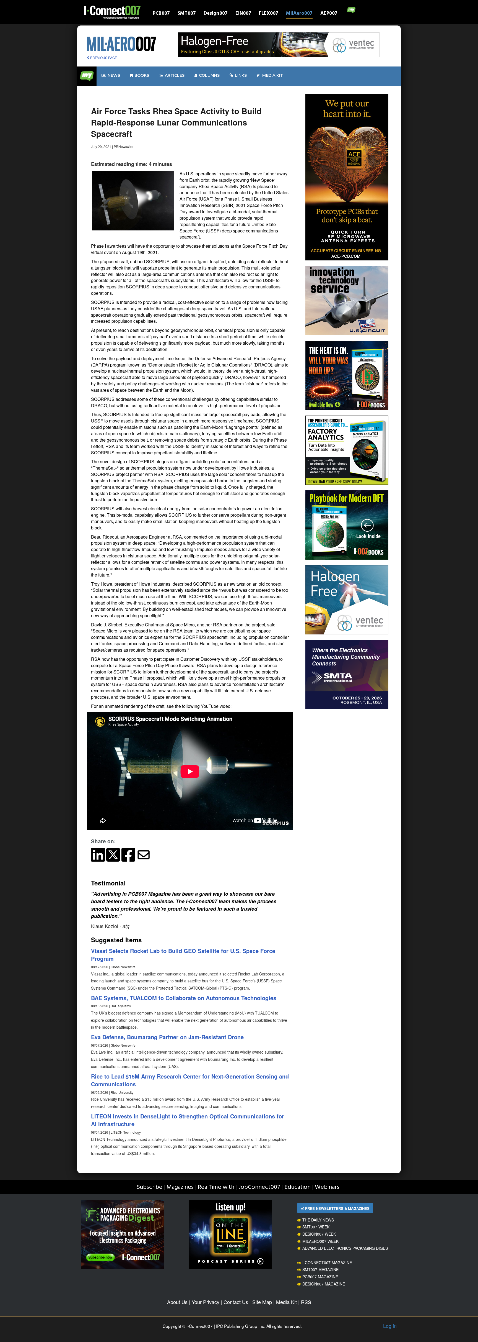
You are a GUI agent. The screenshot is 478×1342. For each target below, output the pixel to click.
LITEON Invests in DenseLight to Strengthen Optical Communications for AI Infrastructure (187, 1120)
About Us (177, 1301)
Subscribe (149, 1187)
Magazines (180, 1187)
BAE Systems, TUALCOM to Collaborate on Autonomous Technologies (183, 998)
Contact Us (236, 1301)
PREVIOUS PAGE (103, 57)
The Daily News (318, 1220)
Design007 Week (319, 1234)
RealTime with (216, 1187)
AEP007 (328, 14)
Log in (390, 1325)
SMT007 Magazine (320, 1269)
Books (141, 75)
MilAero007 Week (320, 1241)
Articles (175, 75)
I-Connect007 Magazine (327, 1262)
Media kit (272, 75)
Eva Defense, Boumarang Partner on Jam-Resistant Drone (167, 1037)
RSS (306, 1301)
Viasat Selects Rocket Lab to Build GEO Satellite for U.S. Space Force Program (183, 955)
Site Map (262, 1301)
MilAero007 (299, 14)
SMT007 (187, 14)
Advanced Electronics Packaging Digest (346, 1248)
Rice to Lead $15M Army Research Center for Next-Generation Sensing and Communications (190, 1080)
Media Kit (286, 1301)
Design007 (216, 14)
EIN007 (243, 14)
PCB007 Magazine (320, 1276)
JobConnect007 (259, 1187)
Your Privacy (205, 1301)
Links (241, 75)
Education (297, 1187)
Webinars (327, 1187)
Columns (209, 75)
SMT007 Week (315, 1227)
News (114, 75)
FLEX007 (268, 14)
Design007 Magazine (323, 1284)
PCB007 (161, 14)
